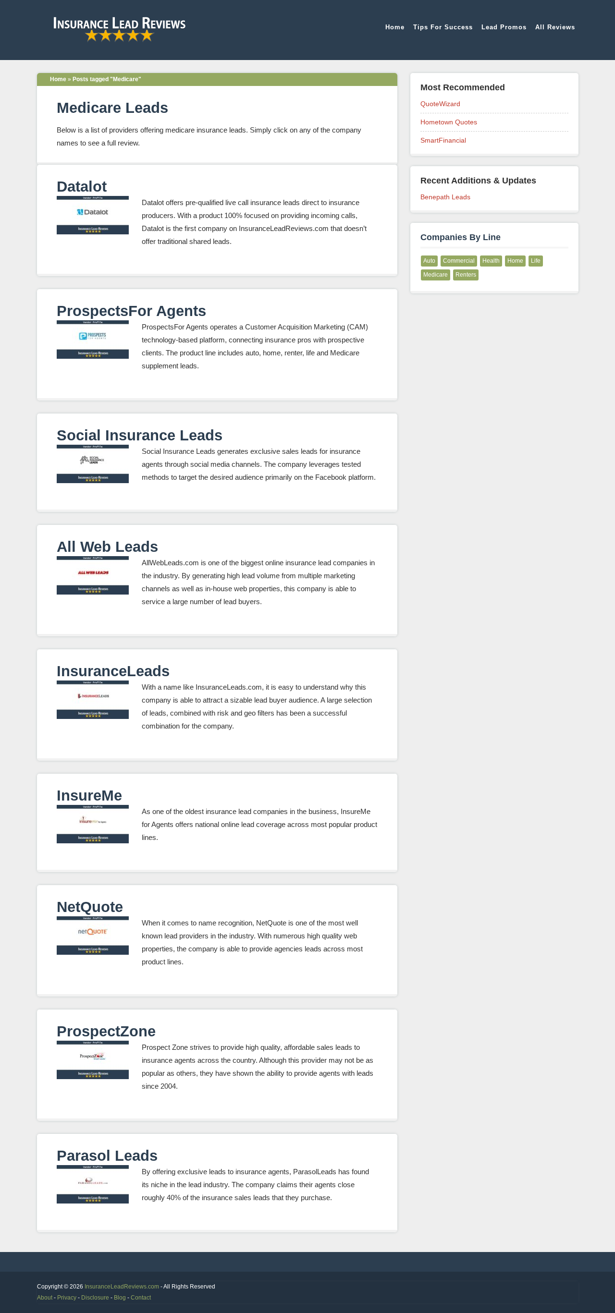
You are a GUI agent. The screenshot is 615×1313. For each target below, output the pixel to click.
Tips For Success (443, 27)
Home (395, 27)
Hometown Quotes (448, 122)
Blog (120, 1297)
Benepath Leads (445, 197)
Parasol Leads (107, 1155)
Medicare (435, 274)
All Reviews (555, 27)
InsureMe (89, 795)
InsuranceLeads (113, 671)
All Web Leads (107, 546)
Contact (141, 1297)
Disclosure (95, 1297)
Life (536, 260)
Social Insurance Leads (139, 435)
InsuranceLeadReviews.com (122, 1286)
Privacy (66, 1297)
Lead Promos (504, 27)
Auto (429, 260)
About (44, 1297)
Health (491, 260)
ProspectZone (106, 1031)
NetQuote (90, 907)
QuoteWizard (440, 104)
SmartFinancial (443, 140)
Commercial (459, 260)
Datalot (82, 186)
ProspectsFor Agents (131, 311)
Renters (465, 274)
